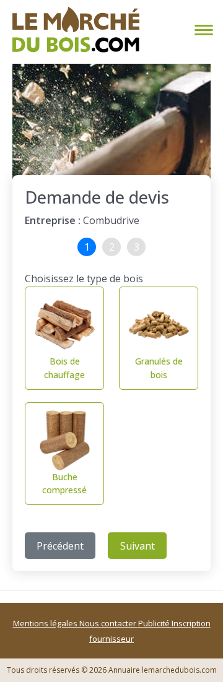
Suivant (137, 546)
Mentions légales (46, 623)
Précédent (60, 546)
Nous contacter (108, 623)
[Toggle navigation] (201, 30)
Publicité (155, 623)
